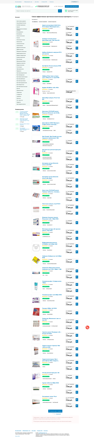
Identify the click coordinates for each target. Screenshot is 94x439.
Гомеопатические (20, 43)
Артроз (18, 26)
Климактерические (21, 57)
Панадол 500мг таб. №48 (49, 308)
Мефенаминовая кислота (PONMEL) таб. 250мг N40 (49, 243)
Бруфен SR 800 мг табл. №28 (50, 87)
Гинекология (19, 41)
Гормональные (20, 45)
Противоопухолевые (21, 80)
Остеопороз (19, 67)
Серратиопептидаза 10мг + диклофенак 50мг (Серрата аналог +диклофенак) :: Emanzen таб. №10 (51, 359)
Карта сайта (17, 436)
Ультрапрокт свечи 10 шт (49, 396)
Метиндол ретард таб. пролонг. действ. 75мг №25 (51, 229)
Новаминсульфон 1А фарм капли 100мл (51, 282)
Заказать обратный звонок (72, 6)
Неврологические (20, 65)
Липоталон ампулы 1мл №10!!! (51, 203)
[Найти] (60, 10)
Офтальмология (20, 69)
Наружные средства (21, 63)
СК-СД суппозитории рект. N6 (50, 372)
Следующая (58, 413)
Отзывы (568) (44, 1)
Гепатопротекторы (21, 39)
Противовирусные (20, 74)
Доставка (37, 1)
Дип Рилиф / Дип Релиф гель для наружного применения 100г (52, 137)
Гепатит (18, 37)
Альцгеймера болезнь (21, 23)
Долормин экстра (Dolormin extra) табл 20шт (50, 177)
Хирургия (19, 102)
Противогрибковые (21, 78)
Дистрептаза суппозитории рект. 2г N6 (51, 150)
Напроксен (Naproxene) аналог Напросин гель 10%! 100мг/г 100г (52, 268)
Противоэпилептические (22, 86)
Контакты (52, 1)
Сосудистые (19, 94)
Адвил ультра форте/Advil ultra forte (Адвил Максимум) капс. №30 (51, 26)
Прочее (18, 88)
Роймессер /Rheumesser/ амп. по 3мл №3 (51, 319)
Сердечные (19, 92)
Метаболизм (19, 59)
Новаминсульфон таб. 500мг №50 (52, 294)
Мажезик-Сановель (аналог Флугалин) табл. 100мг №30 (50, 218)
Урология (19, 98)
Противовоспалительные (22, 76)
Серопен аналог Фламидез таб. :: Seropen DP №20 (51, 332)
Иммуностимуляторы (21, 55)
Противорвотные (20, 84)
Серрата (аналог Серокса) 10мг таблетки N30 (51, 346)
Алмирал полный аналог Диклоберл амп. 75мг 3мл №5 (50, 39)
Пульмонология (20, 90)
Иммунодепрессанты (21, 53)
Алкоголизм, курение (21, 21)
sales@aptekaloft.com (42, 432)
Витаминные (19, 33)
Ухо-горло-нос (20, 100)
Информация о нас (28, 1)
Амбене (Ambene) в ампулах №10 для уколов (51, 53)
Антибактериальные (21, 25)
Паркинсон (19, 70)
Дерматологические (21, 47)
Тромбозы (19, 96)
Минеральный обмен (21, 61)
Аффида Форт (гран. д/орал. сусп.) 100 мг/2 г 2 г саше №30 (50, 76)
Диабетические (20, 49)
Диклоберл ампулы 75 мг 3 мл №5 (51, 98)
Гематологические (21, 35)
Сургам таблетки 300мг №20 (50, 383)
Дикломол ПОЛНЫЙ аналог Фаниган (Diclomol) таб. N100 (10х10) (50, 112)
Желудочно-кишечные (21, 51)
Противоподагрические (22, 82)
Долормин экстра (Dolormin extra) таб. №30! (50, 163)
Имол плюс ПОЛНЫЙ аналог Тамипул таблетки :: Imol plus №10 (50, 191)
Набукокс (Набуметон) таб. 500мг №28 (52, 256)
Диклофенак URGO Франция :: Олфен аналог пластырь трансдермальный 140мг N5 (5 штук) (51, 123)
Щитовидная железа (21, 104)
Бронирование (18, 1)
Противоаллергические (22, 72)
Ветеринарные (20, 31)
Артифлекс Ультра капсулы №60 (51, 66)
